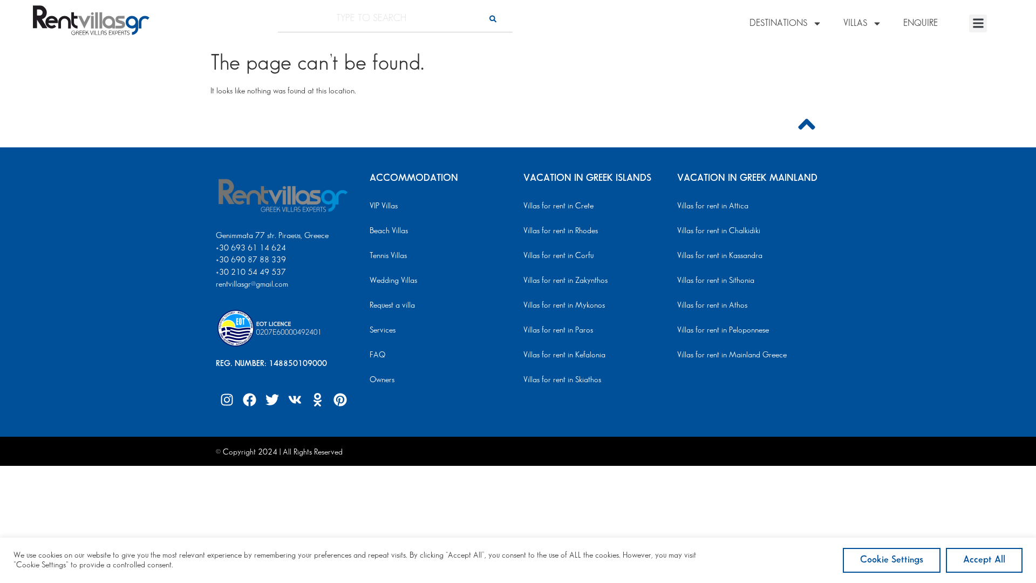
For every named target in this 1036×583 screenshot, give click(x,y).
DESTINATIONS (778, 23)
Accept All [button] (984, 559)
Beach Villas (389, 231)
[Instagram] (226, 399)
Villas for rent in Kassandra (719, 256)
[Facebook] (249, 399)
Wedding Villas (393, 280)
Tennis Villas (388, 256)
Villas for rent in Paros (558, 330)
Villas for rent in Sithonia (715, 280)
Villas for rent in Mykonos (564, 305)
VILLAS (855, 23)
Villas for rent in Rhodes (560, 231)
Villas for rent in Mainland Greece (732, 355)
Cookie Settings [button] (891, 559)
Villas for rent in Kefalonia (564, 355)
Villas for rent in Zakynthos (565, 280)
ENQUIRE (920, 23)
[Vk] (294, 399)
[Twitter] (272, 399)
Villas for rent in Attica (712, 206)
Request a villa (392, 305)
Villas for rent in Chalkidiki (718, 231)
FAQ (377, 355)
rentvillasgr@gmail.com (253, 284)
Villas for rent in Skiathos (562, 380)
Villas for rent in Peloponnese (723, 330)
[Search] (493, 18)
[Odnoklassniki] (317, 399)
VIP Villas (384, 206)
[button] (978, 23)
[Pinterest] (340, 399)
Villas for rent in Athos (712, 305)
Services (383, 330)
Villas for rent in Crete (558, 206)
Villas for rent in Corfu (558, 256)
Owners (382, 380)
